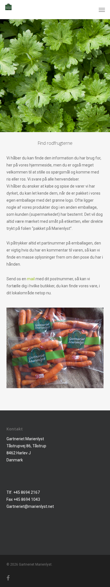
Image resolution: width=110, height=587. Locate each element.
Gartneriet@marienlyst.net (30, 506)
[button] (102, 9)
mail (31, 279)
